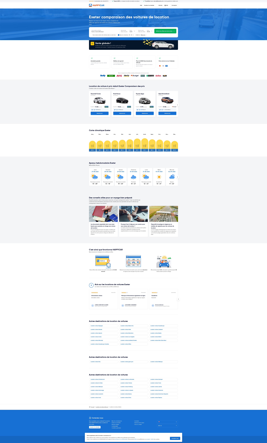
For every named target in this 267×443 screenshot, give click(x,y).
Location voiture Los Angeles (127, 337)
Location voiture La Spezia (127, 390)
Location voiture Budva (126, 394)
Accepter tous (175, 438)
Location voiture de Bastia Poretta (129, 340)
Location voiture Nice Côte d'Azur (158, 340)
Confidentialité (115, 426)
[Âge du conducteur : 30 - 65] (118, 35)
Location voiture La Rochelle (127, 379)
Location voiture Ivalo (96, 397)
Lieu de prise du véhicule (96, 30)
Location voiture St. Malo (97, 383)
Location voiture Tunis (155, 383)
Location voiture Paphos (156, 397)
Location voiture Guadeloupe (157, 326)
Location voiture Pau (95, 361)
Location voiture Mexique (156, 361)
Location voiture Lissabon (156, 329)
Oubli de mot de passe (139, 422)
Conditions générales (116, 428)
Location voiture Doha (126, 397)
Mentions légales (115, 424)
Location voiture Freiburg (127, 386)
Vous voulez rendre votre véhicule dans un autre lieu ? (104, 35)
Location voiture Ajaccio (96, 333)
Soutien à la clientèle (149, 5)
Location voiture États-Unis (127, 326)
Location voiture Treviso (126, 383)
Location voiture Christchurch (98, 379)
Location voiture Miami (155, 337)
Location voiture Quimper (156, 379)
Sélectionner (100, 113)
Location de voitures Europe (102, 407)
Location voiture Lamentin (97, 394)
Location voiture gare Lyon (127, 361)
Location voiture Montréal (97, 340)
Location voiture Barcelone (127, 333)
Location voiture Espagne (97, 326)
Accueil (92, 407)
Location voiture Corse (96, 337)
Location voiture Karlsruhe (156, 390)
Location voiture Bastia (155, 333)
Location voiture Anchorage (97, 390)
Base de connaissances (117, 421)
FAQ (141, 5)
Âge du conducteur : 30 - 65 (126, 35)
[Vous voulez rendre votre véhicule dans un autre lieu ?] (91, 35)
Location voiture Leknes (156, 386)
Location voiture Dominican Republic (159, 394)
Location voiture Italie (126, 329)
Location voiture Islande (96, 329)
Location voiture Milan (126, 344)
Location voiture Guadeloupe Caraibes (100, 344)
